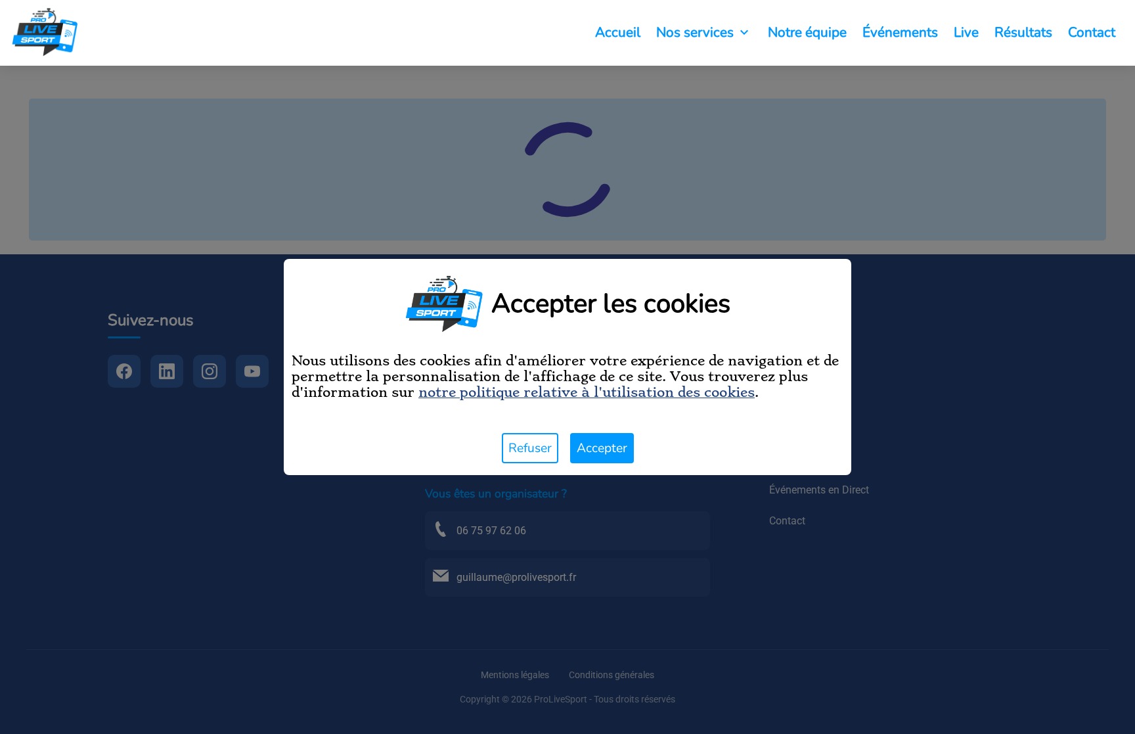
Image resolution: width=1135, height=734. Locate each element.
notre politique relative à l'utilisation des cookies (586, 392)
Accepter (602, 448)
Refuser (530, 448)
